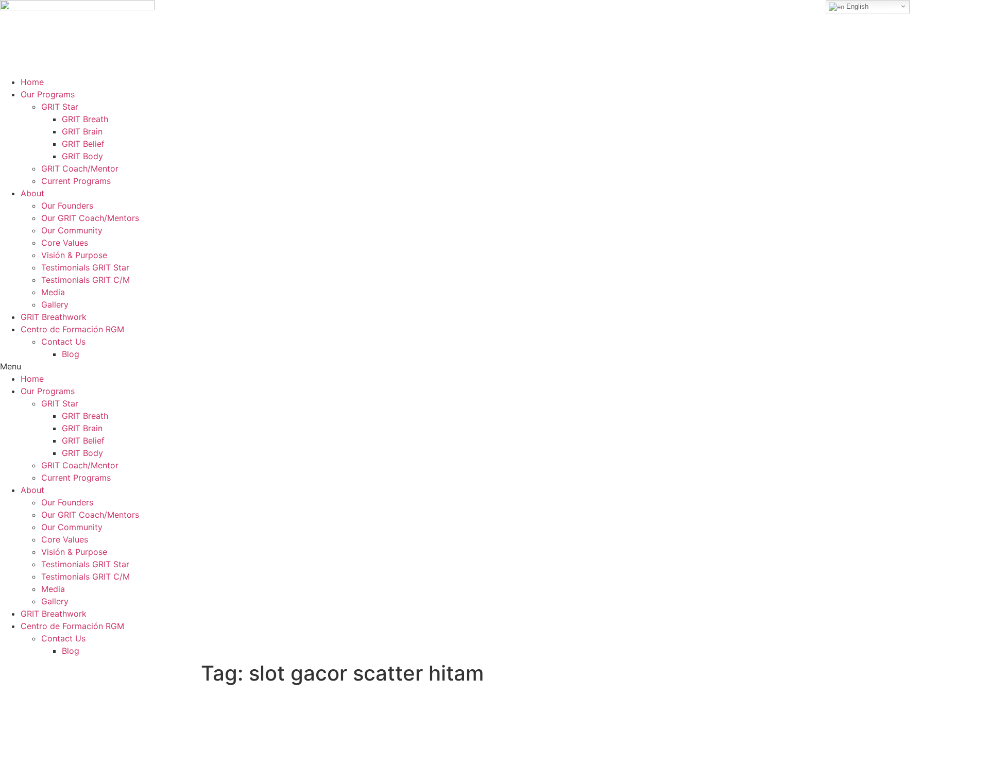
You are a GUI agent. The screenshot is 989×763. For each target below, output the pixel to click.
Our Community (72, 230)
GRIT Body (82, 156)
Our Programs (48, 94)
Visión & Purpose (74, 255)
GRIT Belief (83, 144)
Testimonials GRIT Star (85, 267)
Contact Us (63, 341)
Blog (70, 354)
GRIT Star (59, 106)
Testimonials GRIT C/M (85, 280)
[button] (494, 366)
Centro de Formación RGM (72, 329)
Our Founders (67, 205)
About (32, 193)
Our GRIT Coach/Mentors (90, 218)
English (856, 6)
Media (53, 292)
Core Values (64, 243)
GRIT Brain (82, 131)
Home (32, 82)
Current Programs (76, 181)
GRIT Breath (85, 119)
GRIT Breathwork (54, 317)
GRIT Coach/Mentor (79, 168)
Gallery (55, 304)
